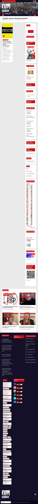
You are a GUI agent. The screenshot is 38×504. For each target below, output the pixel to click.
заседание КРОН (6, 458)
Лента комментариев (30, 173)
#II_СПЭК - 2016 (6, 388)
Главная (4, 19)
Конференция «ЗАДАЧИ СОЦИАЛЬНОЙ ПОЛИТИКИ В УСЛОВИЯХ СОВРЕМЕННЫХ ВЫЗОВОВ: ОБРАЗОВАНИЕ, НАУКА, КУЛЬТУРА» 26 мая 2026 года (28, 293)
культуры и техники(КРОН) (5, 471)
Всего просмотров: (28, 349)
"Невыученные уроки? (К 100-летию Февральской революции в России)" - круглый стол (7, 384)
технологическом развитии (6, 480)
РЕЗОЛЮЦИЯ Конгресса (5, 444)
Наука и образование (6, 427)
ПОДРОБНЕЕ (28, 60)
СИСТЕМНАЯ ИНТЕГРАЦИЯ (5, 447)
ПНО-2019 (5, 437)
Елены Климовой (6, 407)
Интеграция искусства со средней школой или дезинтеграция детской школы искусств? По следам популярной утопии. (7, 362)
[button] (32, 15)
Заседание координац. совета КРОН (7, 414)
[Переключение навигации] (30, 15)
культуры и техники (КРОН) (6, 468)
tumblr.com (28, 126)
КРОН (7, 421)
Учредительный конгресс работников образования (6, 453)
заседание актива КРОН (6, 461)
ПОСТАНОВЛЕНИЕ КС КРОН (7, 439)
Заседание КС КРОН (6, 411)
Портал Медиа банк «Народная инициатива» (30, 123)
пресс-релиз (5, 477)
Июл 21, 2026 (6, 309)
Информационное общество (6, 416)
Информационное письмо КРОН (6, 419)
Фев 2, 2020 (6, 47)
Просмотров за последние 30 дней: (30, 344)
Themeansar (27, 502)
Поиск (28, 25)
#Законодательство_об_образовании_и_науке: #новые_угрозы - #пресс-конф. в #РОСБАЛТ (7, 392)
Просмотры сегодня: (29, 341)
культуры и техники (6, 466)
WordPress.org (29, 176)
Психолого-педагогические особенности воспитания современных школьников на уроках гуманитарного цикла (7, 348)
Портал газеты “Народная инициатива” (29, 112)
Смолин (4, 449)
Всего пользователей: (29, 359)
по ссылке (28, 78)
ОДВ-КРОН (5, 431)
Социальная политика (7, 451)
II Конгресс (5, 402)
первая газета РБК (6, 475)
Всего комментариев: (29, 357)
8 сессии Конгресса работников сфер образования (6, 397)
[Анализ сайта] (28, 240)
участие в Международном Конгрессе (6, 482)
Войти (27, 168)
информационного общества (6, 464)
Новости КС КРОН (6, 295)
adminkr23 (11, 309)
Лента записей (29, 171)
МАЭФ (10, 426)
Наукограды (5, 429)
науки (7, 473)
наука (4, 473)
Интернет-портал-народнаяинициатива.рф (30, 117)
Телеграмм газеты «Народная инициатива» (29, 130)
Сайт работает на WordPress (13, 502)
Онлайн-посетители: (29, 338)
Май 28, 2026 (23, 309)
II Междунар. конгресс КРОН (6, 405)
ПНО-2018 (5, 435)
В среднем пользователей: (30, 362)
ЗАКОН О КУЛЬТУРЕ (6, 409)
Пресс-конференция (6, 441)
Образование (5, 433)
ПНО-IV (9, 437)
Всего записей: (28, 354)
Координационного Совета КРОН (6, 424)
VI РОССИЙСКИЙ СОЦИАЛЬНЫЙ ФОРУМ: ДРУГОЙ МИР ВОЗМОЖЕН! (7, 341)
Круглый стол (5, 426)
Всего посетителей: (29, 352)
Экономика (5, 456)
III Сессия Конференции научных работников (7, 401)
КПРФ (4, 421)
